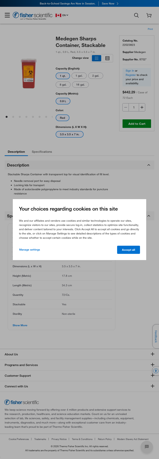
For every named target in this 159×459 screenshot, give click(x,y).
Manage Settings (29, 249)
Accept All (128, 250)
